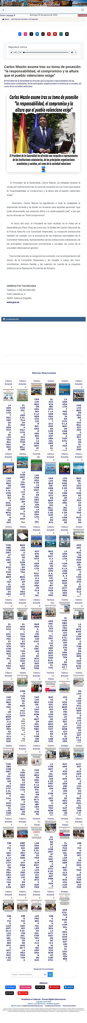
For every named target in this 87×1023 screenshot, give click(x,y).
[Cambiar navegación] (83, 10)
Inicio (7, 19)
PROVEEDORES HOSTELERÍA (45, 1010)
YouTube (23, 993)
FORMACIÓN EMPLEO (30, 1011)
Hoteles (23, 527)
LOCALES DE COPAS (29, 1010)
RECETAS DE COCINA (74, 1010)
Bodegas (64, 746)
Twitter (41, 987)
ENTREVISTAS (16, 1011)
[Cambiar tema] (3, 10)
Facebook (11, 987)
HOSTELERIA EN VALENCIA (73, 1011)
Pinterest (55, 987)
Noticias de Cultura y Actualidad (24, 19)
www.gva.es (13, 302)
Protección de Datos (69, 1006)
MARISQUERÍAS (21, 1010)
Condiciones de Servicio (53, 1006)
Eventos (37, 381)
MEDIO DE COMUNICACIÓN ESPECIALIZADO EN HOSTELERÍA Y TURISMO (55, 1008)
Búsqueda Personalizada (43, 969)
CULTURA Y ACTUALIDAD (57, 1010)
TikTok (10, 993)
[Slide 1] (43, 169)
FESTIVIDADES (22, 1011)
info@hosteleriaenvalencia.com (32, 1006)
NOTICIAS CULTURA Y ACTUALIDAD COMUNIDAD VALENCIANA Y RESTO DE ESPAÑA (21, 1008)
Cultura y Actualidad (8, 384)
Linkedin (69, 987)
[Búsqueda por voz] (45, 974)
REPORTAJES (66, 1010)
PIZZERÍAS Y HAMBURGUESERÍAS (9, 1010)
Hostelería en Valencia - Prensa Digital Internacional (43, 999)
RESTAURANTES (79, 1008)
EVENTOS (74, 1008)
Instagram (26, 987)
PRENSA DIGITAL (63, 1011)
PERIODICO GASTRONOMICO (42, 1011)
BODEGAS (36, 1010)
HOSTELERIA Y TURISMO (54, 1011)
